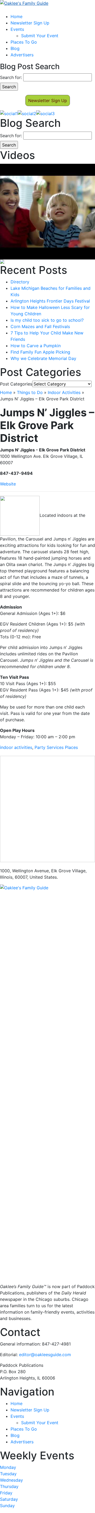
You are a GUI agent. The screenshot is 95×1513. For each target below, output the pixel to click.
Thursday (9, 1486)
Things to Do (30, 392)
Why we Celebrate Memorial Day (43, 358)
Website (8, 484)
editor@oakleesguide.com (45, 1354)
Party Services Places (56, 747)
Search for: (11, 77)
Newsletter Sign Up (30, 23)
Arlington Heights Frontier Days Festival (50, 301)
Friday (6, 1492)
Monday (8, 1467)
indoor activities (16, 747)
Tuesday (8, 1473)
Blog (15, 48)
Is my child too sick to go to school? (47, 320)
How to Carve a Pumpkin (36, 345)
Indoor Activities (64, 392)
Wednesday (11, 1480)
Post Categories (16, 384)
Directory (20, 281)
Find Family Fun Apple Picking (40, 352)
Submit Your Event (39, 35)
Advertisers (22, 54)
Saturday (9, 1499)
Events (17, 29)
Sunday (7, 1505)
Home (16, 16)
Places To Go (24, 42)
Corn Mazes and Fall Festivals (40, 326)
